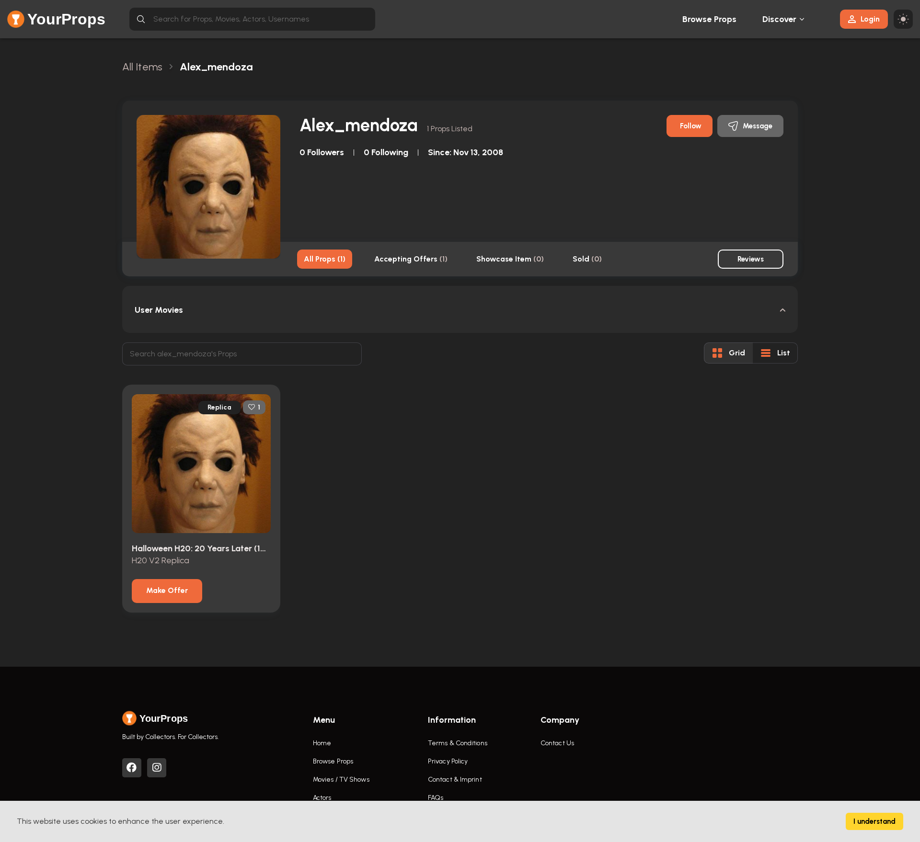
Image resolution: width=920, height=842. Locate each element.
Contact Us (557, 743)
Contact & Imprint (455, 779)
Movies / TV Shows (341, 779)
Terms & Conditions (457, 743)
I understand (874, 821)
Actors (322, 798)
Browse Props (709, 19)
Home (322, 743)
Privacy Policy (448, 761)
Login (870, 18)
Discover (779, 19)
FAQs (435, 798)
